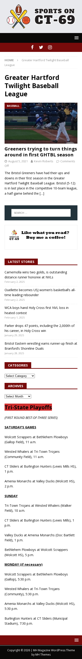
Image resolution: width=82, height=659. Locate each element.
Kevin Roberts (43, 161)
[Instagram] (50, 47)
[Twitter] (41, 47)
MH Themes (43, 654)
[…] (42, 193)
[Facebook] (32, 47)
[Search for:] (41, 213)
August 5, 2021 (18, 161)
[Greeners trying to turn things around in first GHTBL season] (41, 123)
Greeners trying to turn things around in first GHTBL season (41, 152)
